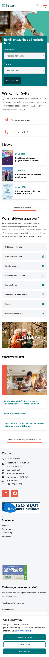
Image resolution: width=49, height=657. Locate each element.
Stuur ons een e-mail (16, 473)
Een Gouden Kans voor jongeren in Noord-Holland (27, 159)
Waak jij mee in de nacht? (15, 413)
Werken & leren (11, 285)
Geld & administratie (13, 247)
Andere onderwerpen (13, 313)
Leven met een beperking (15, 275)
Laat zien (10, 80)
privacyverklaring (23, 630)
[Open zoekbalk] (37, 5)
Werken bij (7, 532)
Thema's (5, 525)
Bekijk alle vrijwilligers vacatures (22, 439)
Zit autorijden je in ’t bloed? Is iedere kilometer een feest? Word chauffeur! (22, 402)
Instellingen (24, 644)
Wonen (8, 304)
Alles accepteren (24, 637)
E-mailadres (8, 609)
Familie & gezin (11, 266)
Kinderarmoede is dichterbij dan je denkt (28, 175)
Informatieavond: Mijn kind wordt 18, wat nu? (28, 192)
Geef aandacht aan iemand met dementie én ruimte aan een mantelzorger (24, 424)
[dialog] (24, 636)
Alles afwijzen (24, 651)
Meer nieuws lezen (22, 207)
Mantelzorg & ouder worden (16, 294)
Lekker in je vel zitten (13, 256)
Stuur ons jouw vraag (20, 120)
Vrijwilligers (7, 536)
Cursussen (6, 529)
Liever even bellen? (19, 132)
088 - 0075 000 (13, 469)
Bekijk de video (38, 344)
